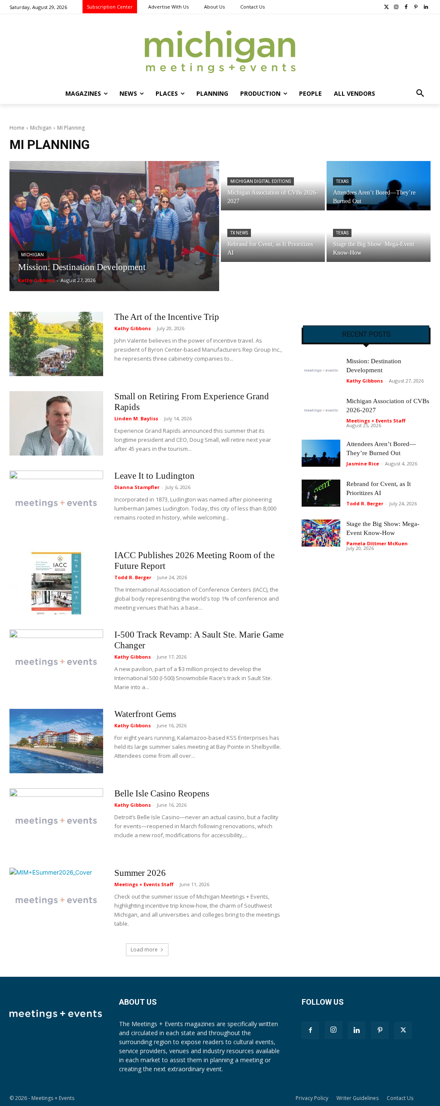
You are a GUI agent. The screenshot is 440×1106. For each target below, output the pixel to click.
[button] (420, 93)
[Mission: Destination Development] (114, 226)
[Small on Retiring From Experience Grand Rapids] (56, 423)
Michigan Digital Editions (260, 181)
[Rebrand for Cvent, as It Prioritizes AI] (273, 236)
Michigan (41, 127)
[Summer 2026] (56, 900)
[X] (403, 1030)
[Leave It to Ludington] (56, 503)
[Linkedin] (426, 7)
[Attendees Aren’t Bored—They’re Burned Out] (379, 185)
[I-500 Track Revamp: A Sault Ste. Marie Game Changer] (56, 661)
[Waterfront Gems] (56, 741)
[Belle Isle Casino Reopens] (56, 820)
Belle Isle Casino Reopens (161, 793)
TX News (239, 233)
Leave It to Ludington (154, 476)
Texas (342, 181)
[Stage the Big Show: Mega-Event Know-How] (379, 236)
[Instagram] (396, 7)
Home (16, 127)
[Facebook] (406, 7)
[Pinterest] (416, 7)
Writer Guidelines (357, 1098)
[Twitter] (386, 7)
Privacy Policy (312, 1098)
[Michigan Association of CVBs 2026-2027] (273, 185)
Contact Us (400, 1098)
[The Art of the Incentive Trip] (56, 344)
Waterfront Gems (145, 714)
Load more (144, 949)
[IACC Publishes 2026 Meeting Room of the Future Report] (56, 582)
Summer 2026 (140, 873)
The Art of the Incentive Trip (166, 317)
